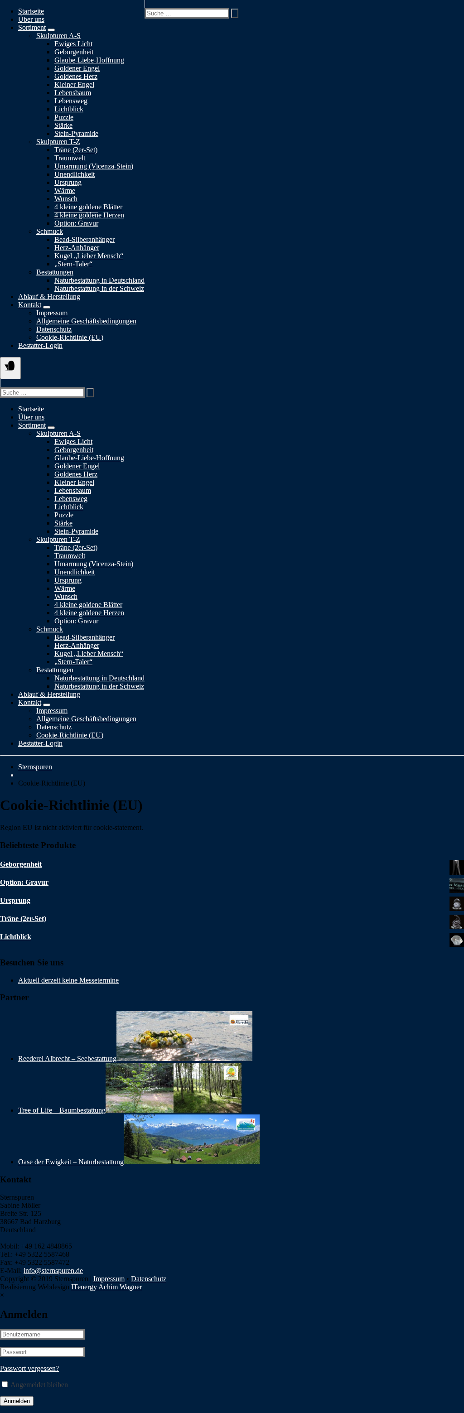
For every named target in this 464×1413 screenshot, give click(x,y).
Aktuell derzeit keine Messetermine (68, 980)
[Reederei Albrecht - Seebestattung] (184, 1058)
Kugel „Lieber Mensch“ (88, 256)
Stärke (63, 125)
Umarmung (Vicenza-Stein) (93, 166)
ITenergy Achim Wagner (106, 1287)
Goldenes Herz (75, 76)
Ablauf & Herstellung (49, 296)
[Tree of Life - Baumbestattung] (174, 1110)
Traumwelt (69, 158)
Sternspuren (35, 767)
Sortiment (32, 27)
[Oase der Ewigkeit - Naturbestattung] (192, 1162)
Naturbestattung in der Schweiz (99, 288)
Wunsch (65, 199)
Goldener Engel (77, 68)
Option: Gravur (76, 223)
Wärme (64, 190)
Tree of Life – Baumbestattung (62, 1110)
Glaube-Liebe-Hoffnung (89, 60)
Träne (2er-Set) (75, 150)
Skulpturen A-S (58, 35)
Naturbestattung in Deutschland (99, 280)
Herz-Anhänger (76, 247)
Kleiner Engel (74, 84)
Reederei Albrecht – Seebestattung (67, 1058)
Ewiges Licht (73, 44)
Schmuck (49, 231)
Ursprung (68, 182)
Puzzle (63, 117)
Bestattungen (54, 272)
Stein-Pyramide (76, 133)
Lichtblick (68, 109)
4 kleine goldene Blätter (88, 207)
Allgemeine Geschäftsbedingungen (86, 321)
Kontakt (29, 305)
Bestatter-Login (40, 345)
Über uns (31, 19)
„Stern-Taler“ (73, 264)
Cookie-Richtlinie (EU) (69, 337)
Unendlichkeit (74, 174)
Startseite (31, 11)
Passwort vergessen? (29, 1368)
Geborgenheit (73, 52)
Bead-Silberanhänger (84, 239)
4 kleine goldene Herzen (89, 613)
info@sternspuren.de (53, 1270)
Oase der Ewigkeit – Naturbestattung (71, 1162)
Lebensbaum (72, 92)
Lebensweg (70, 101)
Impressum (52, 313)
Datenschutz (54, 329)
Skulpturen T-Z (58, 141)
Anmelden (17, 1401)
